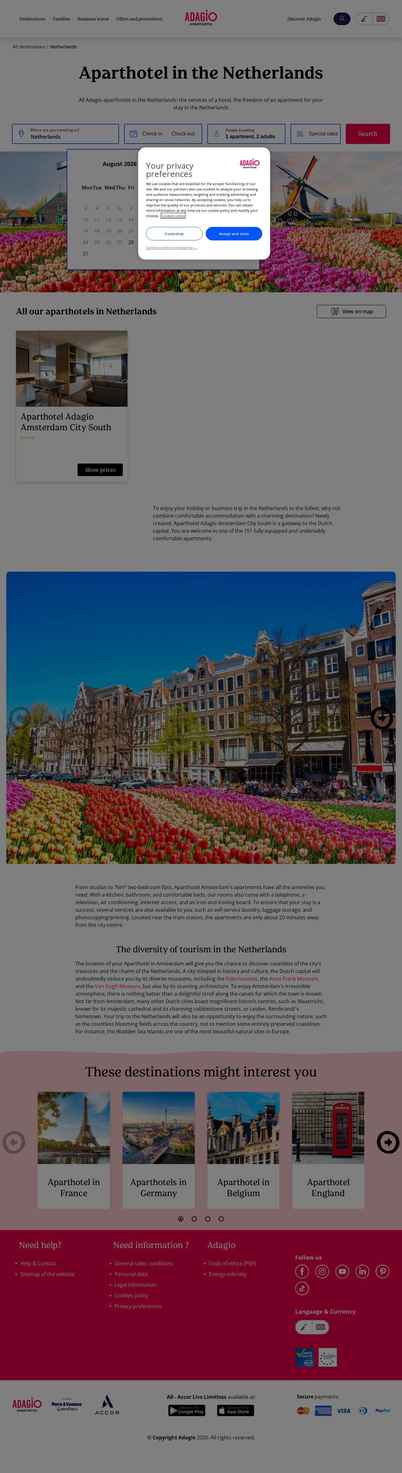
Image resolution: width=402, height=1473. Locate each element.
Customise (174, 233)
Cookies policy (173, 215)
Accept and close (234, 233)
